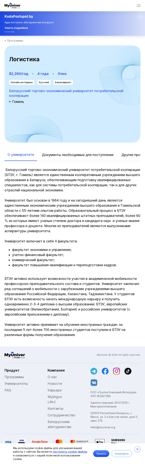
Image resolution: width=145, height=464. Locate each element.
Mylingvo (55, 397)
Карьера (55, 390)
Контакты (55, 408)
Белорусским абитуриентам (59, 424)
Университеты (16, 384)
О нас (52, 377)
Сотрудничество (61, 415)
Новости (55, 384)
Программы (15, 40)
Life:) (52, 402)
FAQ (8, 390)
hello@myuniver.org (102, 427)
